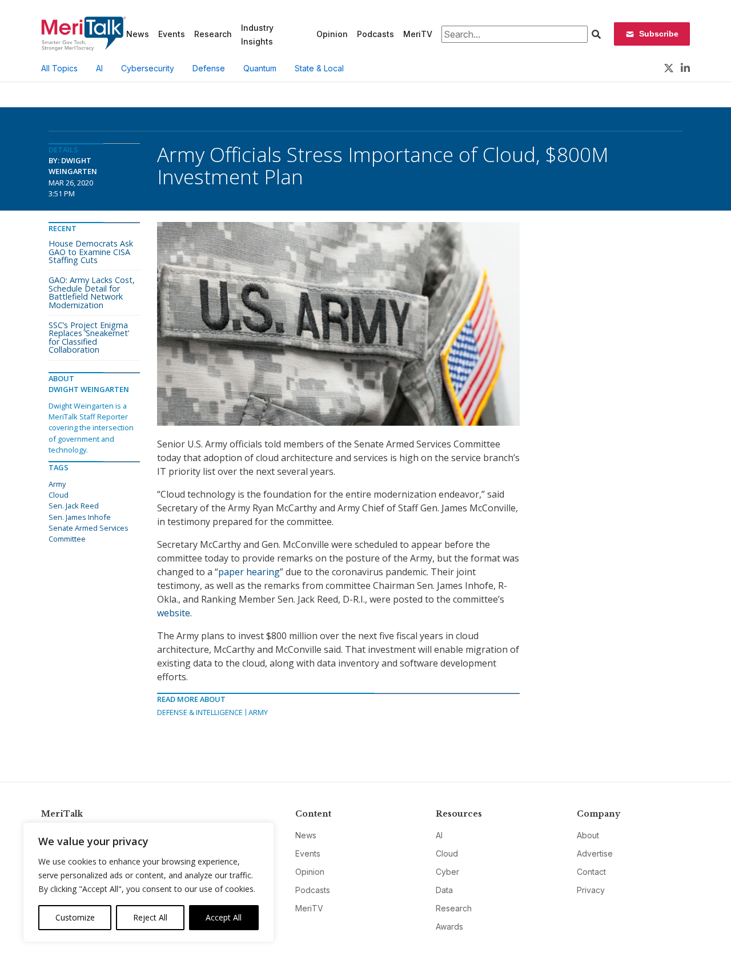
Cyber (447, 872)
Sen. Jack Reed (74, 505)
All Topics (59, 68)
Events (171, 34)
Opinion (332, 34)
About (588, 835)
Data (444, 890)
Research (213, 34)
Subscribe (658, 33)
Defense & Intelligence (200, 712)
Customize (75, 917)
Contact (591, 872)
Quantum (259, 68)
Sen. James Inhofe (80, 517)
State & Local (319, 68)
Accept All (224, 917)
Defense (208, 68)
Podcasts (375, 34)
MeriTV (417, 34)
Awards (449, 926)
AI (99, 68)
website (173, 613)
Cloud (59, 495)
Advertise (595, 853)
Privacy (591, 890)
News (137, 34)
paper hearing (249, 572)
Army (258, 712)
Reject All (150, 917)
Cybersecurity (147, 68)
